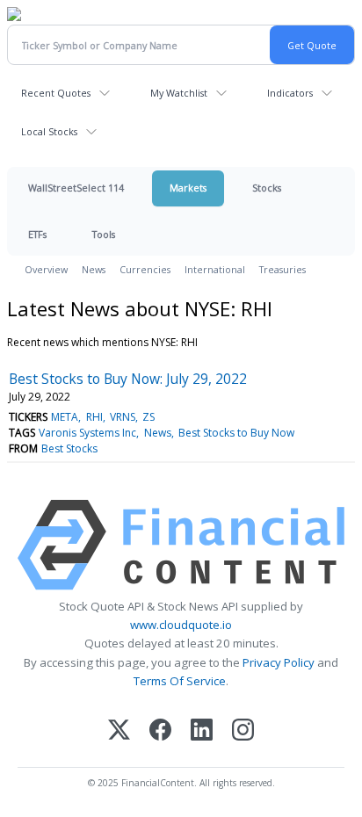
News (93, 269)
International (215, 269)
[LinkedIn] (202, 731)
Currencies (144, 269)
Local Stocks (49, 131)
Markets (188, 187)
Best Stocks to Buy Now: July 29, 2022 (128, 378)
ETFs (37, 234)
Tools (103, 234)
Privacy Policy (279, 662)
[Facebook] (160, 731)
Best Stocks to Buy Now (236, 432)
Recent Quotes (55, 92)
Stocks (266, 187)
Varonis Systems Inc (87, 432)
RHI (94, 416)
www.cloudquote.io (181, 625)
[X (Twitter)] (119, 731)
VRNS (122, 416)
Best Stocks (69, 448)
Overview (46, 269)
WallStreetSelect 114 (76, 187)
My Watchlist (178, 92)
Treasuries (282, 269)
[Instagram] (243, 731)
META (64, 416)
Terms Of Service (180, 681)
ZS (148, 416)
